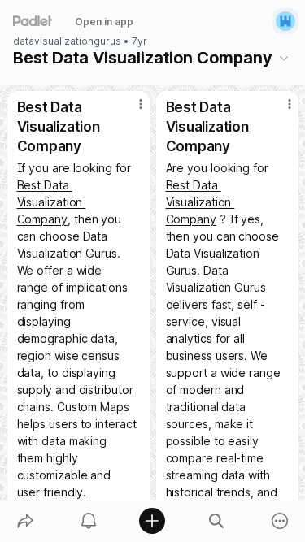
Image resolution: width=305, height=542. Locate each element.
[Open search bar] (216, 521)
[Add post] (152, 521)
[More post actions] (130, 110)
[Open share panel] (25, 521)
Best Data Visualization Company (51, 202)
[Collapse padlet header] (284, 58)
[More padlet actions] (280, 521)
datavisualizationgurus (67, 41)
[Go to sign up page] (285, 21)
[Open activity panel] (89, 521)
